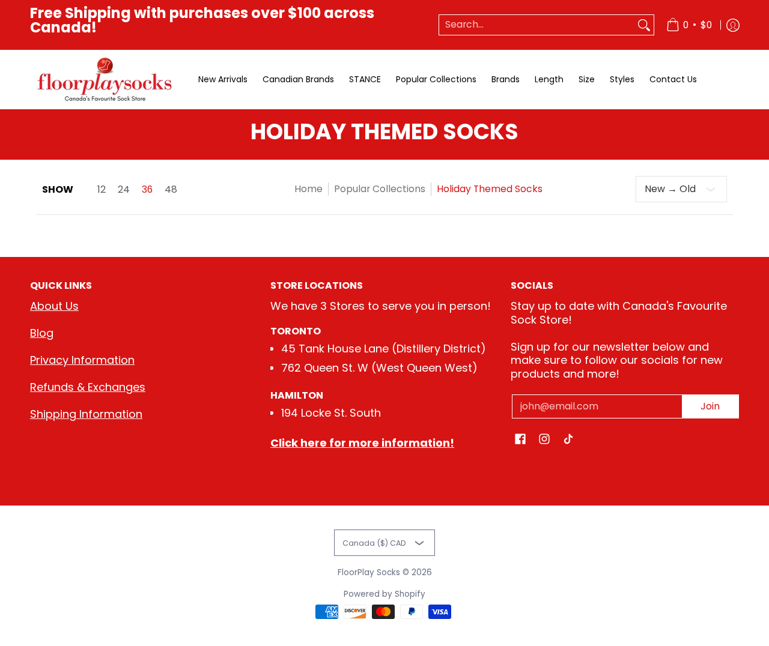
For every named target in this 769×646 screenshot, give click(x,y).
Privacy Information (82, 359)
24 (124, 189)
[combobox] (536, 25)
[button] (520, 440)
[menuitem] (689, 25)
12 (101, 189)
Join (710, 406)
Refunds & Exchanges (87, 386)
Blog (41, 332)
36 (147, 189)
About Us (54, 305)
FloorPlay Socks (369, 572)
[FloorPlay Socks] (105, 79)
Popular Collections (379, 189)
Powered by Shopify (384, 594)
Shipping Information (86, 413)
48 (171, 189)
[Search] (644, 25)
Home (308, 189)
